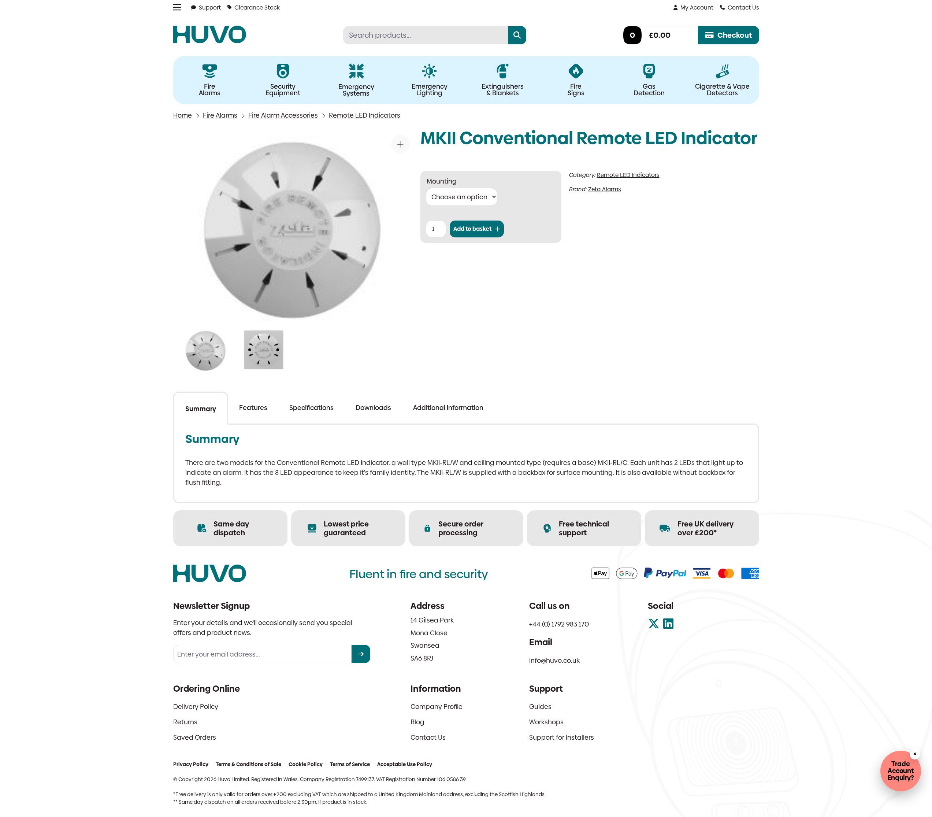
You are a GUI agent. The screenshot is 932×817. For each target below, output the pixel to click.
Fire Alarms (209, 89)
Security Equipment (283, 89)
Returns (185, 722)
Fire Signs (576, 89)
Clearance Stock (257, 7)
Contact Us (743, 7)
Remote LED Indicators (364, 115)
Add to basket (472, 229)
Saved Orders (194, 737)
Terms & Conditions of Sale (248, 764)
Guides (540, 706)
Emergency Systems (356, 90)
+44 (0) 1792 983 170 (559, 624)
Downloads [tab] (373, 407)
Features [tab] (253, 407)
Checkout (734, 35)
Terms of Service (350, 764)
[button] (400, 144)
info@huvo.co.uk (554, 660)
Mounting (442, 181)
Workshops (546, 722)
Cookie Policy (306, 764)
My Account (696, 7)
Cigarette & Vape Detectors (722, 89)
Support (210, 7)
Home (182, 115)
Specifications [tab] (311, 407)
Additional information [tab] (448, 407)
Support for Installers (561, 737)
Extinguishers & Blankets (503, 89)
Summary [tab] (200, 408)
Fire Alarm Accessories (283, 115)
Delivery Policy (195, 706)
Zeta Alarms (604, 189)
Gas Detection (649, 89)
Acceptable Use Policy (404, 764)
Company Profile (437, 706)
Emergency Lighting (430, 89)
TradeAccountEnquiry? (900, 770)
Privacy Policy (190, 764)
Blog (417, 722)
